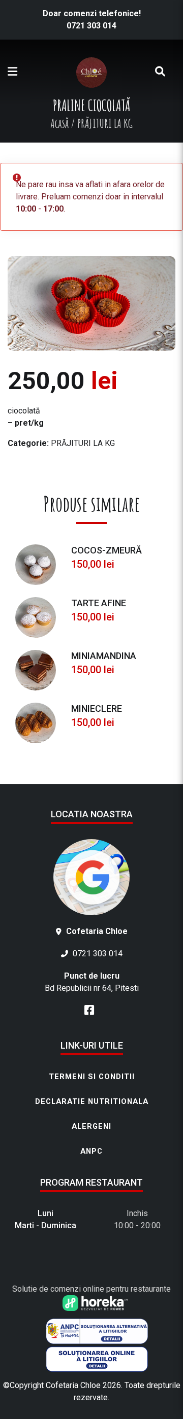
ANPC (91, 1151)
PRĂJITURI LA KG (83, 443)
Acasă (59, 123)
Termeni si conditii (92, 1076)
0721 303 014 (91, 25)
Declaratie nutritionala (91, 1101)
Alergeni (91, 1126)
